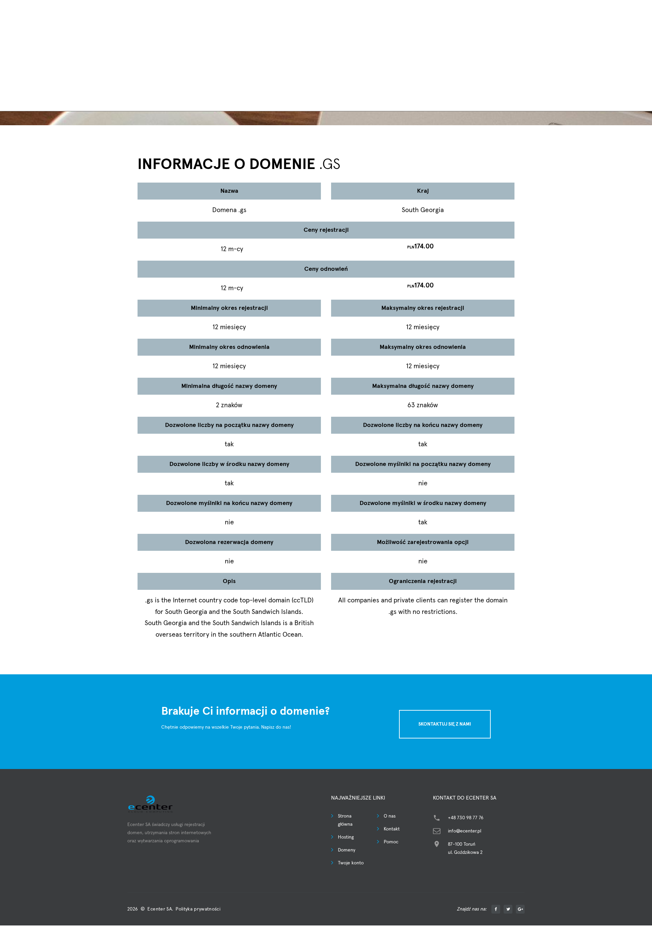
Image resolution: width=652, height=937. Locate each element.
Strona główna (345, 820)
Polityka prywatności (198, 909)
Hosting (346, 837)
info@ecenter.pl (464, 831)
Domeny (346, 850)
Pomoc (391, 842)
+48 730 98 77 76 (466, 818)
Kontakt (392, 829)
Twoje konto (351, 863)
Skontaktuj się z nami (444, 724)
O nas (390, 816)
